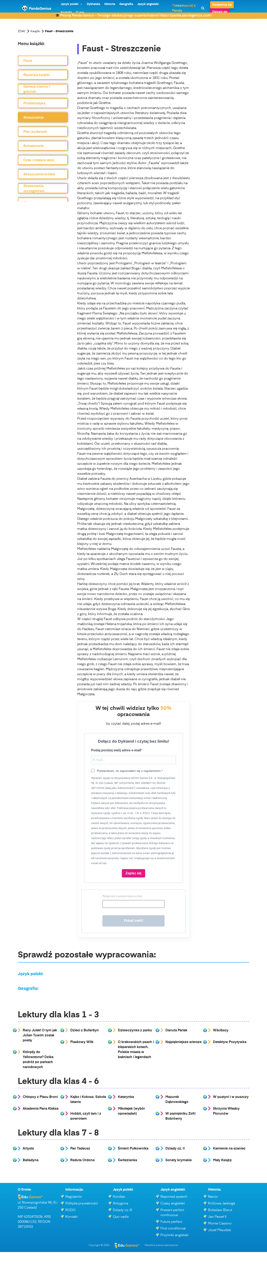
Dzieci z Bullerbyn (84, 1030)
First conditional (173, 1228)
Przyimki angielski (174, 1235)
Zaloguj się (219, 11)
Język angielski (148, 4)
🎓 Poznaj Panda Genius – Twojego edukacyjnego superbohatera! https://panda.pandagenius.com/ (133, 15)
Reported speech (173, 1197)
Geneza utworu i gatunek (36, 89)
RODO (70, 1210)
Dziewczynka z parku (135, 1030)
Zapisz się (133, 873)
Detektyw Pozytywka (229, 1042)
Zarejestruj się (222, 4)
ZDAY (21, 31)
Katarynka (126, 1097)
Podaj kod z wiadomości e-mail (122, 896)
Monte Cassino (220, 1223)
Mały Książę (222, 1160)
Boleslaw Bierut (220, 1210)
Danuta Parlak (176, 1030)
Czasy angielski (172, 1203)
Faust (27, 61)
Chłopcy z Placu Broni (40, 1097)
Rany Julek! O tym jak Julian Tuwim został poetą (40, 1035)
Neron (213, 1197)
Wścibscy (220, 1030)
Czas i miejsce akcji (38, 160)
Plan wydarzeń (35, 132)
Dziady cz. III (122, 1210)
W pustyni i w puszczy (231, 1097)
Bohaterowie (33, 146)
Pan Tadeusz (80, 1148)
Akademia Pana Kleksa (40, 1108)
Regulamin (73, 1197)
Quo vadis (121, 1217)
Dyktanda (93, 4)
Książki (35, 31)
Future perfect (171, 1222)
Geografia (126, 4)
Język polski (69, 4)
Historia (109, 4)
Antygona (120, 1203)
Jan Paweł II (217, 1217)
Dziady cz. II (175, 1148)
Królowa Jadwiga (221, 1203)
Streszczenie (33, 117)
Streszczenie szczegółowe (33, 189)
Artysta (28, 1148)
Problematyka (34, 103)
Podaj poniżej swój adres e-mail (116, 750)
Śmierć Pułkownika (133, 1148)
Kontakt (71, 1217)
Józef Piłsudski (219, 1230)
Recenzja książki (36, 75)
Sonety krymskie (178, 1160)
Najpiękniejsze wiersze (183, 1042)
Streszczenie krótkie (39, 174)
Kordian (119, 1197)
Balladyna (30, 1160)
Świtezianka (127, 1160)
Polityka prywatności (81, 1203)
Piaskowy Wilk (81, 1042)
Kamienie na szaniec (229, 1148)
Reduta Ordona (82, 1160)
